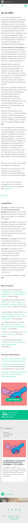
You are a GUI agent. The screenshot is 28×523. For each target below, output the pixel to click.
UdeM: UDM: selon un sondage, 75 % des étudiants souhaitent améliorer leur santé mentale (13, 304)
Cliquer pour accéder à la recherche (25, 5)
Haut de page (9, 494)
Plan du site (11, 516)
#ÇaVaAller (4, 195)
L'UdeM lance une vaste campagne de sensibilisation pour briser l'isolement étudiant (13, 294)
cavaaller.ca (8, 189)
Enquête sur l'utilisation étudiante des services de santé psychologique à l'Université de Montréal (14, 374)
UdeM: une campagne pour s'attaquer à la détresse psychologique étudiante (13, 327)
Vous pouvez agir (14, 399)
